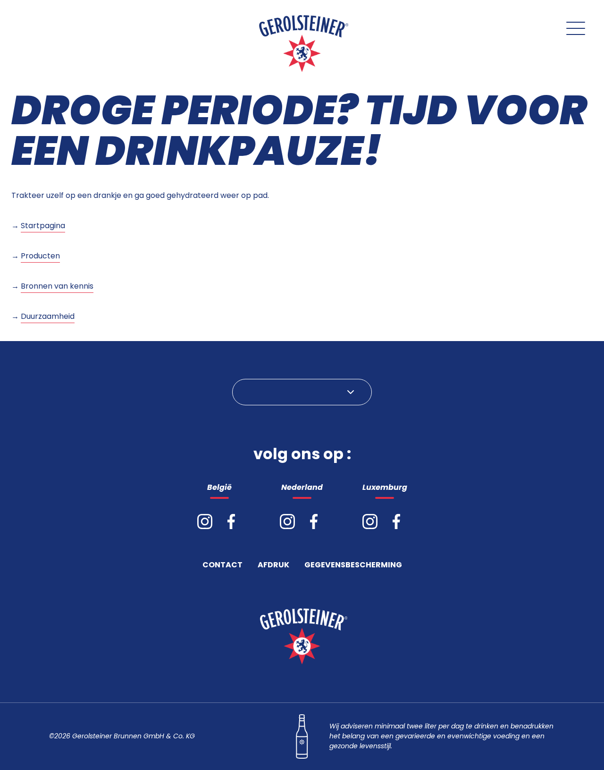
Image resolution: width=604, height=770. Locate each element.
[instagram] (204, 521)
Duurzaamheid (48, 316)
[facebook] (231, 521)
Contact (222, 565)
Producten (40, 255)
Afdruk (273, 565)
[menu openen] (575, 28)
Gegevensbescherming (353, 565)
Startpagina (43, 225)
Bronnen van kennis (57, 286)
